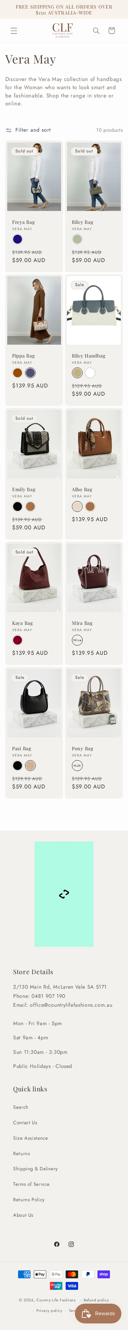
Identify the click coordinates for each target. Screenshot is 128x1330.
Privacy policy (49, 1310)
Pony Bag (83, 749)
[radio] (17, 239)
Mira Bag (82, 623)
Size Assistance (30, 1138)
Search (21, 1107)
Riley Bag (82, 222)
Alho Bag (82, 489)
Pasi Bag (22, 749)
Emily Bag (23, 489)
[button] (13, 30)
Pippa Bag (23, 356)
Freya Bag (23, 222)
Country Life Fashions (55, 1300)
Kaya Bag (22, 623)
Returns (21, 1153)
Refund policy (96, 1300)
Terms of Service (31, 1184)
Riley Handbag (88, 356)
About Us (23, 1215)
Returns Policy (29, 1199)
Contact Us (25, 1122)
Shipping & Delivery (35, 1168)
